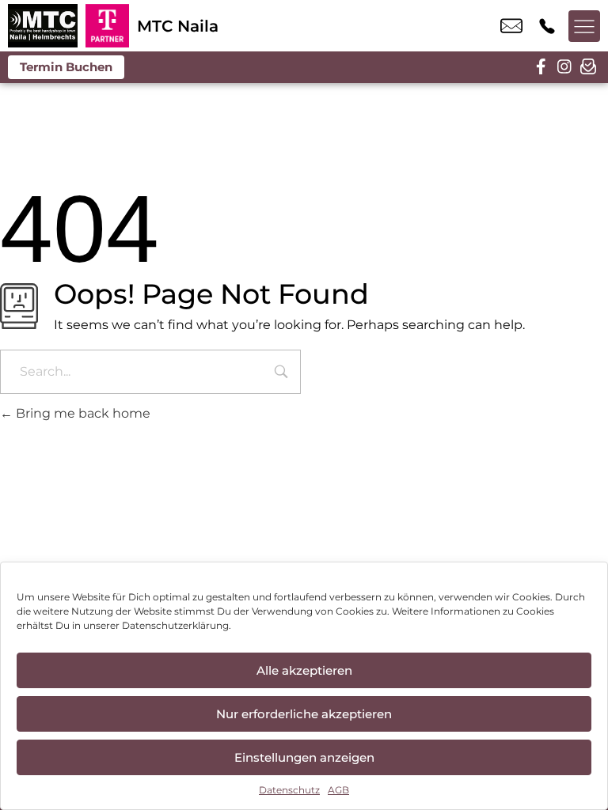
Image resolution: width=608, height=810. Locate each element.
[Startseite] (43, 25)
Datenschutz (289, 790)
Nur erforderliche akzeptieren (304, 713)
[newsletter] (588, 67)
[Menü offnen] (584, 26)
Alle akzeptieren (304, 670)
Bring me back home (81, 413)
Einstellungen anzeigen (304, 757)
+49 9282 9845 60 (547, 26)
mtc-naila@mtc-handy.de (511, 26)
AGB (338, 790)
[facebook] (541, 67)
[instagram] (564, 67)
